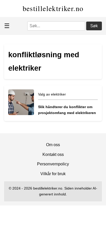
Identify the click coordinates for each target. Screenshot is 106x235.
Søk (94, 26)
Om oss (53, 145)
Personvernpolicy (53, 164)
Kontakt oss (53, 154)
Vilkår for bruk (53, 174)
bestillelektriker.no (53, 8)
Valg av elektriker (52, 94)
